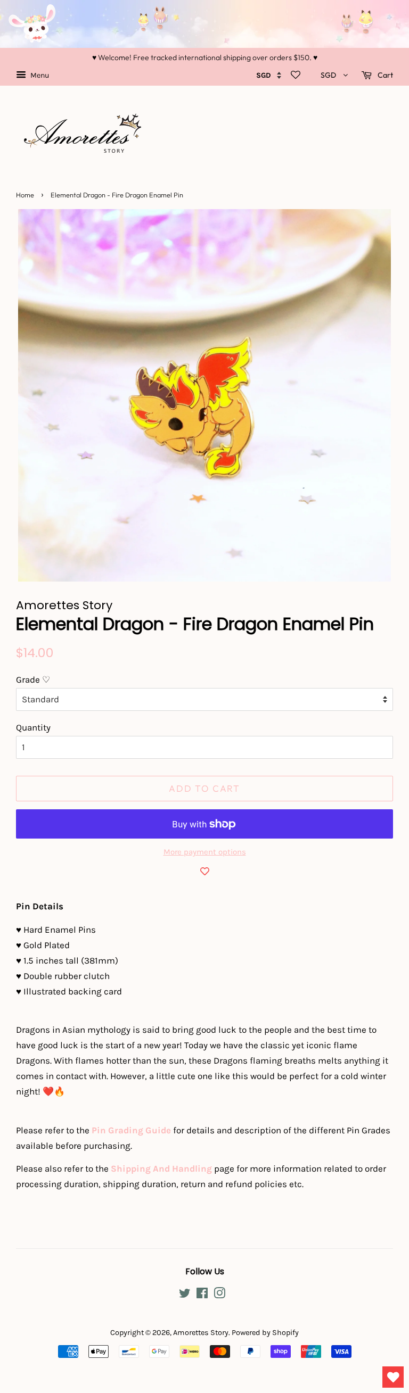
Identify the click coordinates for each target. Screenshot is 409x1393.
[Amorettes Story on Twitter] (185, 1295)
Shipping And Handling (161, 1168)
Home (25, 194)
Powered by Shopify (265, 1332)
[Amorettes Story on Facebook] (202, 1295)
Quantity (33, 727)
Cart (384, 75)
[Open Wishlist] (393, 1377)
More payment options (204, 852)
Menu (39, 75)
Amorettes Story (200, 1332)
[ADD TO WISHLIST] (204, 871)
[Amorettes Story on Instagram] (219, 1295)
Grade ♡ (33, 679)
